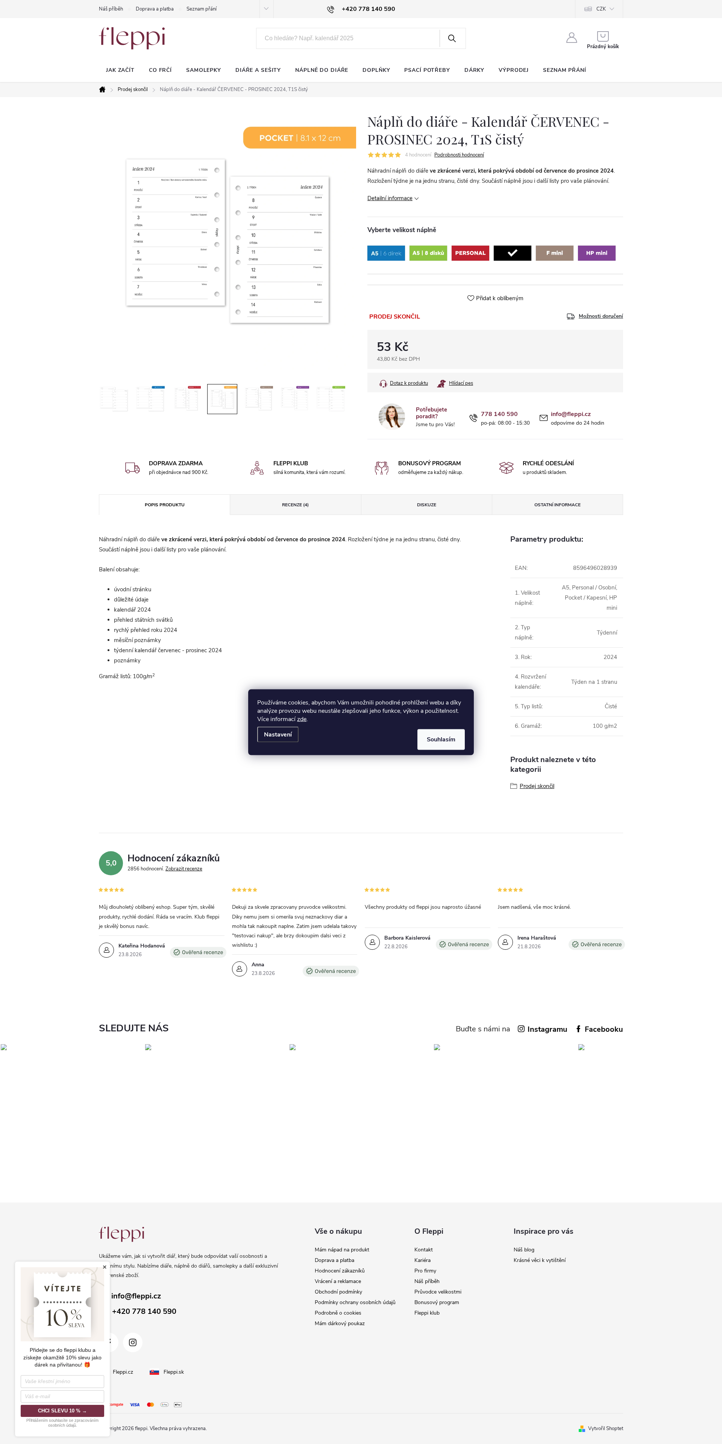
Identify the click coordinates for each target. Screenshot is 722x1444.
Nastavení (278, 734)
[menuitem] (120, 70)
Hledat (452, 38)
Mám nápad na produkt (342, 1249)
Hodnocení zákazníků (340, 1270)
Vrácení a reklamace (338, 1281)
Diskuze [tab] (426, 505)
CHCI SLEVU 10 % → (62, 1411)
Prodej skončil (537, 786)
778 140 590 (499, 414)
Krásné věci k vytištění (540, 1260)
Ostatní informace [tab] (557, 505)
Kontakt (423, 1249)
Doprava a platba (155, 9)
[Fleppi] (121, 1234)
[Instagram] (133, 1342)
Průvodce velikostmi (437, 1291)
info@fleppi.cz (571, 414)
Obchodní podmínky (338, 1291)
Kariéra (422, 1260)
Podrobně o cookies (338, 1312)
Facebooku (604, 1029)
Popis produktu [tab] (165, 505)
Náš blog (524, 1249)
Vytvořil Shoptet (605, 1428)
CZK (601, 9)
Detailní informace (390, 198)
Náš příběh (111, 9)
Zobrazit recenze (183, 868)
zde (301, 719)
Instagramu (547, 1029)
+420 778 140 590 (144, 1311)
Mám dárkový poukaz (340, 1323)
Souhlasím (441, 739)
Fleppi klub (427, 1312)
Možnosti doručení (601, 316)
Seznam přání (202, 9)
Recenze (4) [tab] (295, 505)
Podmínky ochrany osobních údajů (355, 1302)
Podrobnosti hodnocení (459, 155)
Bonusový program (436, 1302)
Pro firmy (425, 1270)
